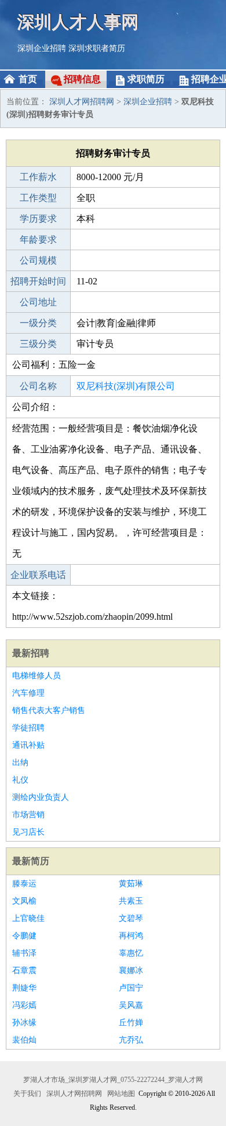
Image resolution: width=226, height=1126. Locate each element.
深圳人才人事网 (78, 21)
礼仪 (20, 780)
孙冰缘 (24, 1022)
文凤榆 (24, 901)
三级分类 (38, 344)
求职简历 (146, 79)
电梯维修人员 (36, 675)
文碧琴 (131, 918)
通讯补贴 (28, 745)
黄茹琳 (131, 883)
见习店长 (28, 832)
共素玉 (131, 901)
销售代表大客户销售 (48, 710)
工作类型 (38, 198)
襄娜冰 (131, 970)
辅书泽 (24, 953)
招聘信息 (82, 79)
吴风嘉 (131, 1005)
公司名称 (38, 386)
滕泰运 (24, 883)
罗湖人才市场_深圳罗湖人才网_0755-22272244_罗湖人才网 (113, 1080)
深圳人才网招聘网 (81, 101)
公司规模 (38, 260)
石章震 (24, 970)
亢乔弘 (131, 1040)
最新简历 (30, 861)
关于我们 (27, 1094)
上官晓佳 (28, 918)
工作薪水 (38, 177)
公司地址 (38, 302)
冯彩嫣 (24, 1005)
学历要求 (38, 219)
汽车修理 (28, 693)
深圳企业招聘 (41, 48)
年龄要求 (38, 239)
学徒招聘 (28, 727)
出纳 (20, 762)
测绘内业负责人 (40, 797)
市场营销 (28, 814)
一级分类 (38, 323)
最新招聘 (30, 653)
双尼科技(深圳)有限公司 (125, 386)
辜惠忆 (131, 953)
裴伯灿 (24, 1040)
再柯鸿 (131, 935)
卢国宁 (131, 988)
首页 (28, 79)
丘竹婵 (131, 1022)
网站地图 (121, 1094)
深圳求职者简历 (96, 48)
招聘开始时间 (38, 281)
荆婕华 (24, 988)
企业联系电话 (38, 575)
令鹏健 (24, 935)
